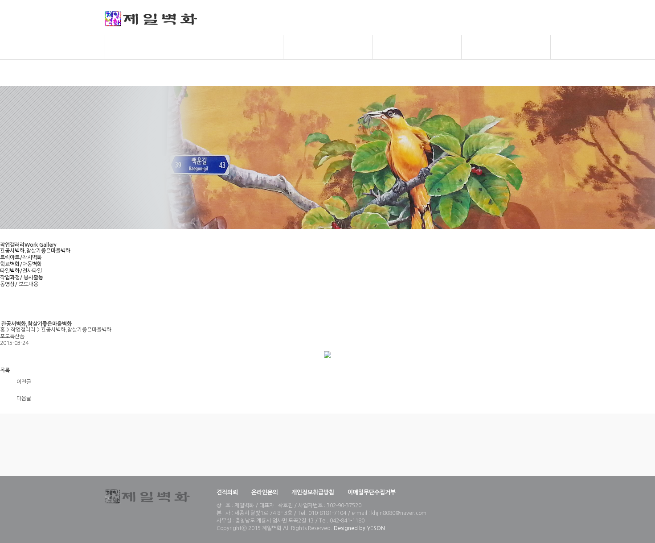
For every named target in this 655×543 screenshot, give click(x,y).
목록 (5, 370)
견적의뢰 (227, 492)
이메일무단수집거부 (372, 492)
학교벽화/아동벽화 (21, 264)
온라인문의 (264, 492)
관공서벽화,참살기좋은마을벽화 (35, 250)
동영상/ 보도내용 (19, 284)
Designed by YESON (359, 528)
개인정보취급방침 (312, 492)
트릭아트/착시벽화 (21, 257)
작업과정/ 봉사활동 (21, 277)
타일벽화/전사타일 (21, 271)
